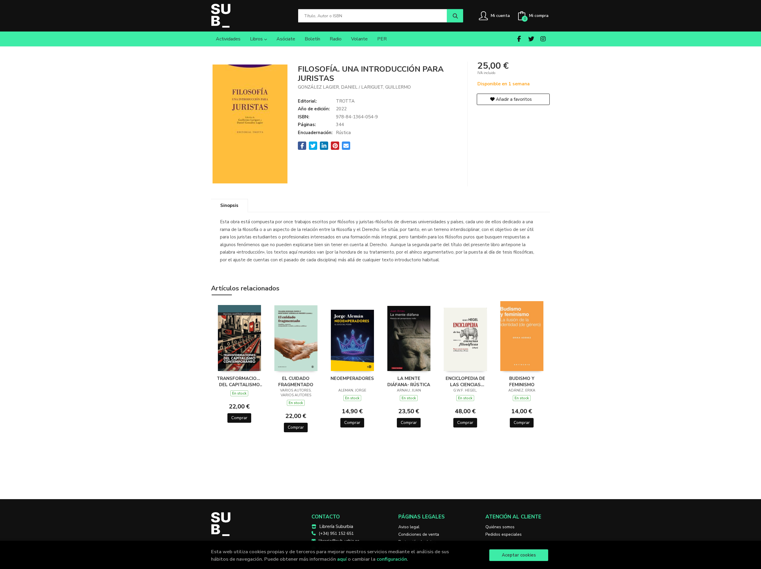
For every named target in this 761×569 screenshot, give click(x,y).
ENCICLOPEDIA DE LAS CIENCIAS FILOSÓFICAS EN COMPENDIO (465, 381)
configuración (392, 559)
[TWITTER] (531, 39)
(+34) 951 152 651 (336, 533)
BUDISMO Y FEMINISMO (521, 381)
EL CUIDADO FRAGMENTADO (295, 381)
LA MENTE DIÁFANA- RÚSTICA (408, 381)
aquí (342, 559)
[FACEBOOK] (519, 39)
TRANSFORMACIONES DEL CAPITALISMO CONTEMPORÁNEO (239, 381)
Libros (257, 39)
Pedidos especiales (503, 534)
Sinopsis (229, 205)
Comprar (239, 418)
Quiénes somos (500, 527)
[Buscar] (455, 16)
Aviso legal (408, 527)
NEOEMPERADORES (352, 378)
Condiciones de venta (418, 534)
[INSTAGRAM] (543, 39)
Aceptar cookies (519, 555)
